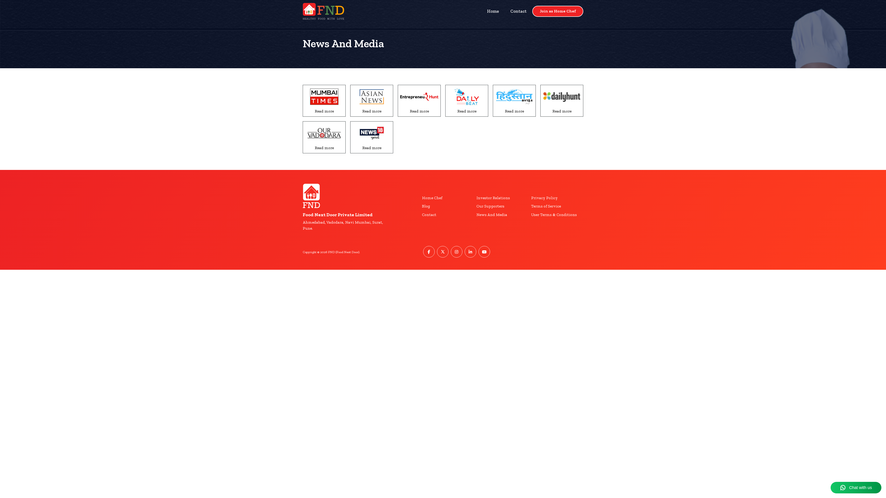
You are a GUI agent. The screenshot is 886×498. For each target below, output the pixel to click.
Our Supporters (490, 206)
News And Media (491, 214)
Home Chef (432, 197)
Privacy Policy (544, 197)
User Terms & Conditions (554, 214)
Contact (518, 11)
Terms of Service (546, 206)
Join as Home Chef (558, 11)
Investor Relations (493, 197)
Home (493, 11)
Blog (426, 206)
